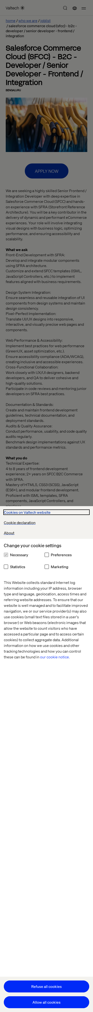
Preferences (61, 554)
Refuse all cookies (46, 986)
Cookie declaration (20, 522)
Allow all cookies (46, 1002)
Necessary (19, 554)
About (9, 532)
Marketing (59, 566)
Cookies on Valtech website (27, 512)
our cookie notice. (55, 656)
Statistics (17, 566)
